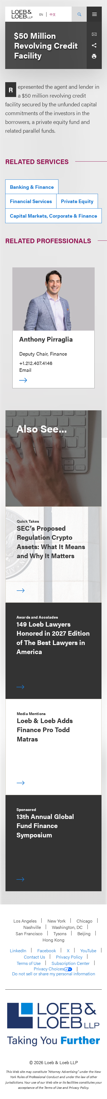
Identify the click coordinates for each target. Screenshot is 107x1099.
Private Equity (77, 201)
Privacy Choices (49, 968)
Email (25, 369)
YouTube (88, 950)
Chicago (84, 921)
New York (56, 921)
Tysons (60, 933)
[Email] (94, 34)
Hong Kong (53, 940)
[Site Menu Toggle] (94, 14)
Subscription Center (70, 963)
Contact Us (34, 957)
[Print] (94, 56)
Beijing (84, 933)
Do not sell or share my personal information (53, 973)
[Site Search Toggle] (79, 14)
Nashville (32, 927)
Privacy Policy (69, 957)
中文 (53, 14)
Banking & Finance (32, 186)
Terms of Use (29, 963)
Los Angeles (24, 921)
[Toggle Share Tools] (94, 45)
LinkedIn (18, 950)
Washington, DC (67, 927)
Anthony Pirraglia (46, 339)
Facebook (46, 950)
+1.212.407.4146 (35, 362)
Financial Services (31, 201)
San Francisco (29, 933)
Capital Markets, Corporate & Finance (53, 215)
